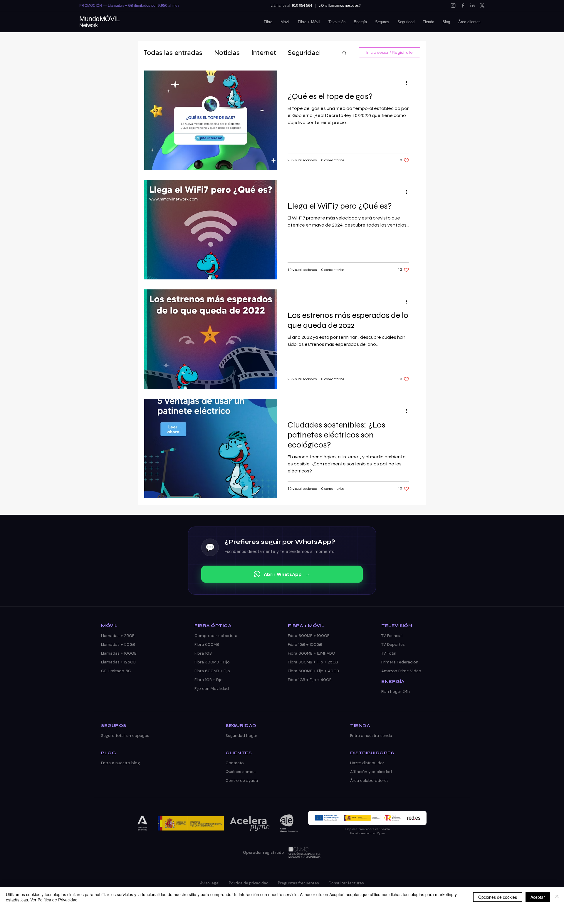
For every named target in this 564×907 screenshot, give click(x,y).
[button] (344, 53)
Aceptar (538, 897)
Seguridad (304, 52)
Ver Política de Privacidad (54, 900)
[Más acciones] (408, 82)
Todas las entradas (173, 52)
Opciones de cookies (497, 897)
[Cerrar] (556, 897)
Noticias (227, 52)
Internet (263, 52)
